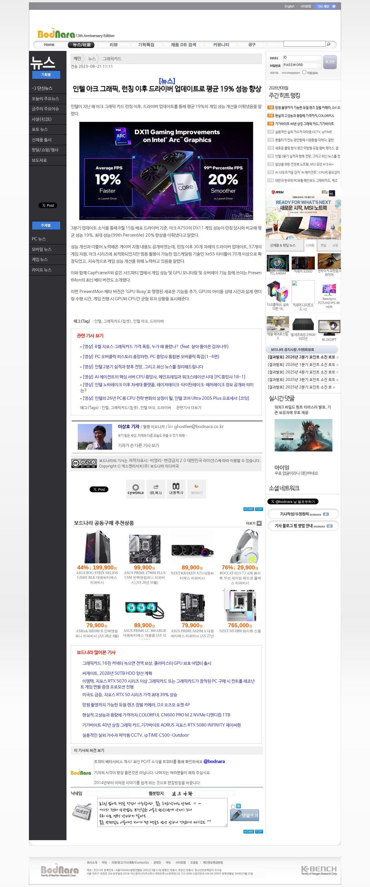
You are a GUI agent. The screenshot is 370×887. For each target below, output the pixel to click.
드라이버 (157, 321)
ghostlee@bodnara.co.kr (199, 426)
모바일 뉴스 (41, 249)
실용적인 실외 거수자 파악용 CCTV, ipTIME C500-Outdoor (135, 735)
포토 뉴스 (40, 129)
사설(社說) (42, 119)
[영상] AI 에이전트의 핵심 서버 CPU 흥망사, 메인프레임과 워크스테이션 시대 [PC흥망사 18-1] (164, 377)
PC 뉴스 (39, 239)
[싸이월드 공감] (135, 489)
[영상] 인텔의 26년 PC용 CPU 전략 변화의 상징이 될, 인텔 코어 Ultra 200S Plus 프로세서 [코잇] (166, 398)
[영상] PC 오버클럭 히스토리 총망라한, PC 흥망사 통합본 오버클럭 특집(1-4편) (151, 356)
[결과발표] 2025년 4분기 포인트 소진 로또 (302, 372)
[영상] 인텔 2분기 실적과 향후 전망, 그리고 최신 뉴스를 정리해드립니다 (142, 366)
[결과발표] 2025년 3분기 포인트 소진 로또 (302, 380)
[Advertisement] (219, 26)
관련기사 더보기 (188, 408)
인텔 (98, 321)
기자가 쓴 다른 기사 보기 (138, 445)
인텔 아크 (140, 321)
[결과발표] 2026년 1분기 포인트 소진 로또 (302, 365)
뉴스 (92, 58)
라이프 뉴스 (41, 270)
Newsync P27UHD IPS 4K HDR (329, 303)
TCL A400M (278, 273)
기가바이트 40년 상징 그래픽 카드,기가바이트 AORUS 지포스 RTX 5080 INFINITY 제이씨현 (161, 725)
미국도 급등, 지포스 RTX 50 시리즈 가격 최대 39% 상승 (129, 694)
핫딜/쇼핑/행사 (45, 149)
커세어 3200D (303, 271)
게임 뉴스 (40, 259)
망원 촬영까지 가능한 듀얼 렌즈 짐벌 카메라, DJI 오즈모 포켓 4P (136, 704)
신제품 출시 (41, 139)
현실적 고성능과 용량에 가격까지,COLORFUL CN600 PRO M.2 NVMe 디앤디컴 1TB (156, 715)
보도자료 (39, 160)
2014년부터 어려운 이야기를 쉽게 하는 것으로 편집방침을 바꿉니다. (147, 783)
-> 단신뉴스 (42, 88)
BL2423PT (329, 340)
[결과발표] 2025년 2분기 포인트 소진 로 (300, 387)
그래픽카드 (112, 58)
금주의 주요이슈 (45, 108)
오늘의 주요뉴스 (45, 98)
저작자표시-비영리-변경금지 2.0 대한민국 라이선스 (173, 460)
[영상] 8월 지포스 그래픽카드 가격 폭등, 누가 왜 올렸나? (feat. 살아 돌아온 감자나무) (155, 346)
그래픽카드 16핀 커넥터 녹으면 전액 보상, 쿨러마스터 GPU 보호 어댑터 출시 (146, 663)
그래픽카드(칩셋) (117, 321)
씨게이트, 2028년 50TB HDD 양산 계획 (117, 673)
